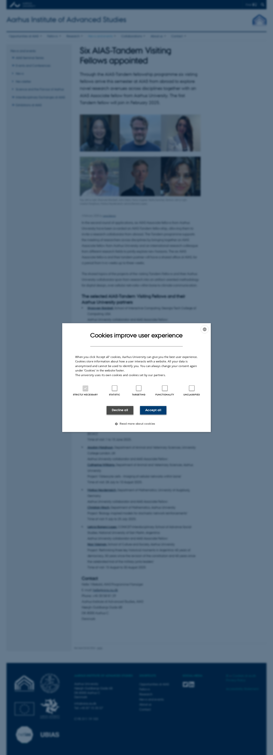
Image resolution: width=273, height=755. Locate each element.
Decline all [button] (120, 410)
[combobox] (205, 329)
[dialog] (136, 377)
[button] (136, 424)
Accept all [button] (153, 410)
